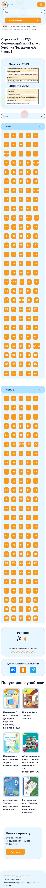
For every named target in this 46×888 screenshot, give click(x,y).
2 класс (12, 27)
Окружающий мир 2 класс (26, 27)
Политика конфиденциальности (16, 875)
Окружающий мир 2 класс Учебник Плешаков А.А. (20, 30)
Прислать (15, 852)
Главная (5, 27)
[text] (33, 652)
